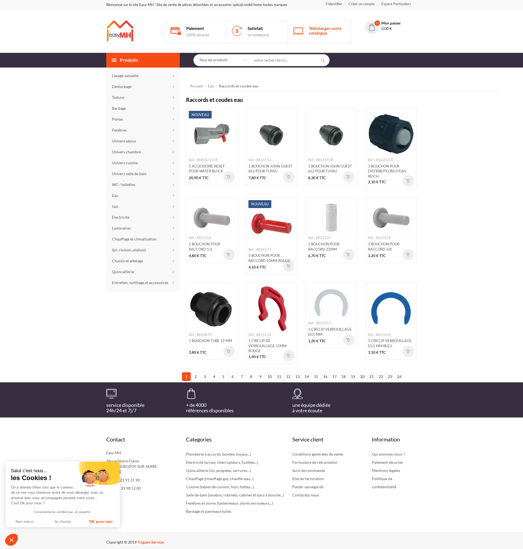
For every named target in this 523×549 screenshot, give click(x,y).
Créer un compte (362, 4)
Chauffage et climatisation (134, 239)
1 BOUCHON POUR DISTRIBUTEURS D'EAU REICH (387, 171)
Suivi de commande (308, 470)
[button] (11, 539)
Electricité (120, 217)
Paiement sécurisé (387, 462)
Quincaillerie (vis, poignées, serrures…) (218, 470)
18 (344, 376)
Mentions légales (386, 470)
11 (279, 376)
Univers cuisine (125, 162)
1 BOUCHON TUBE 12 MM (210, 340)
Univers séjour (124, 141)
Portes (117, 119)
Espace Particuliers (396, 4)
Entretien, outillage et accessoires (140, 282)
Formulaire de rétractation (314, 462)
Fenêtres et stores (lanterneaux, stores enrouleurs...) (229, 503)
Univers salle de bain (129, 173)
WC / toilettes (123, 184)
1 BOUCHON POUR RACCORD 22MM (323, 246)
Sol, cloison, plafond (129, 250)
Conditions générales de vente (317, 454)
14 (307, 376)
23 (390, 376)
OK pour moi (100, 521)
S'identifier (334, 4)
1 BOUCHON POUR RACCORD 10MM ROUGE (269, 258)
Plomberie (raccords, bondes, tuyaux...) (218, 454)
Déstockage (122, 86)
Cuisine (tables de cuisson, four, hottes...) (220, 486)
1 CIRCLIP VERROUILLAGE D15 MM (330, 332)
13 (297, 376)
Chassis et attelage (127, 260)
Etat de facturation (308, 478)
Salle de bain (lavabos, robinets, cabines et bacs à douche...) (235, 495)
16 (325, 376)
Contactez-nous (305, 495)
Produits (128, 60)
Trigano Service (151, 542)
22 (381, 376)
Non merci (24, 521)
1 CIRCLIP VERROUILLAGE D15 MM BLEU (390, 343)
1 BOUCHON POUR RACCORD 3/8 (383, 246)
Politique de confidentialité (384, 482)
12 (288, 376)
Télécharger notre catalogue (325, 30)
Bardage (119, 108)
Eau (115, 195)
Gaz (115, 206)
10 (269, 376)
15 (316, 376)
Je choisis (62, 521)
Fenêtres (119, 130)
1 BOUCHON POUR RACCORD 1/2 (204, 246)
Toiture (118, 97)
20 (362, 376)
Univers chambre (126, 152)
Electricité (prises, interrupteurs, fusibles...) (222, 462)
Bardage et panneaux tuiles (208, 511)
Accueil (196, 86)
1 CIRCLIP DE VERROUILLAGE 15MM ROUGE (267, 345)
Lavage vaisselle (125, 75)
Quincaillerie (123, 271)
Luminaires (121, 228)
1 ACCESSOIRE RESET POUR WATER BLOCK (207, 168)
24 (399, 376)
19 (353, 376)
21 (371, 376)
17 (334, 376)
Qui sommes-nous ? (388, 454)
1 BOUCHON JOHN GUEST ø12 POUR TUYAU (270, 168)
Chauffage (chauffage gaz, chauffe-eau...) (220, 478)
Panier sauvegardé (307, 486)
